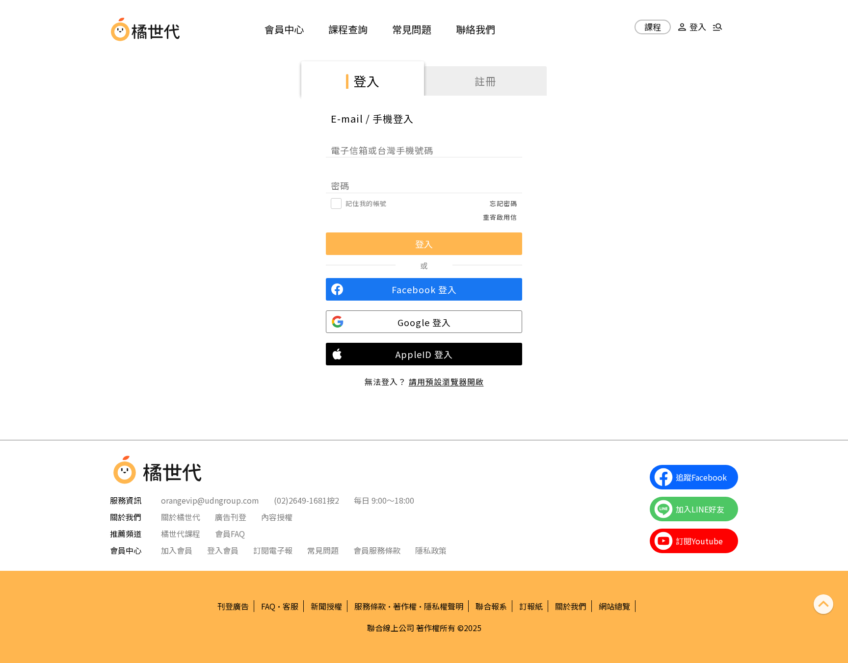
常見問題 (411, 29)
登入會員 (222, 550)
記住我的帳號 (366, 203)
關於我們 (570, 606)
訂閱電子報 (272, 550)
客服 (290, 606)
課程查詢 (348, 29)
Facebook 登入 (424, 289)
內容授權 (276, 517)
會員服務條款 (376, 550)
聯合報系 (491, 606)
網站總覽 (614, 606)
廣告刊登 (230, 517)
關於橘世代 (180, 517)
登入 (366, 81)
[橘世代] (156, 29)
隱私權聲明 (443, 606)
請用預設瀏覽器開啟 (446, 381)
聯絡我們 (475, 29)
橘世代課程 (180, 533)
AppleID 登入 (424, 354)
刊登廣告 (233, 606)
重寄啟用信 (500, 217)
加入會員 (176, 550)
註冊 (485, 81)
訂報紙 (531, 606)
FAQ (268, 606)
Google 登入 (424, 322)
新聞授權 (326, 606)
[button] (690, 31)
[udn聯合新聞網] (120, 29)
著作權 (405, 606)
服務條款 (370, 606)
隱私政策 (431, 550)
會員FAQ (230, 533)
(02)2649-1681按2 (306, 500)
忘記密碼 (503, 203)
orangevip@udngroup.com (210, 500)
